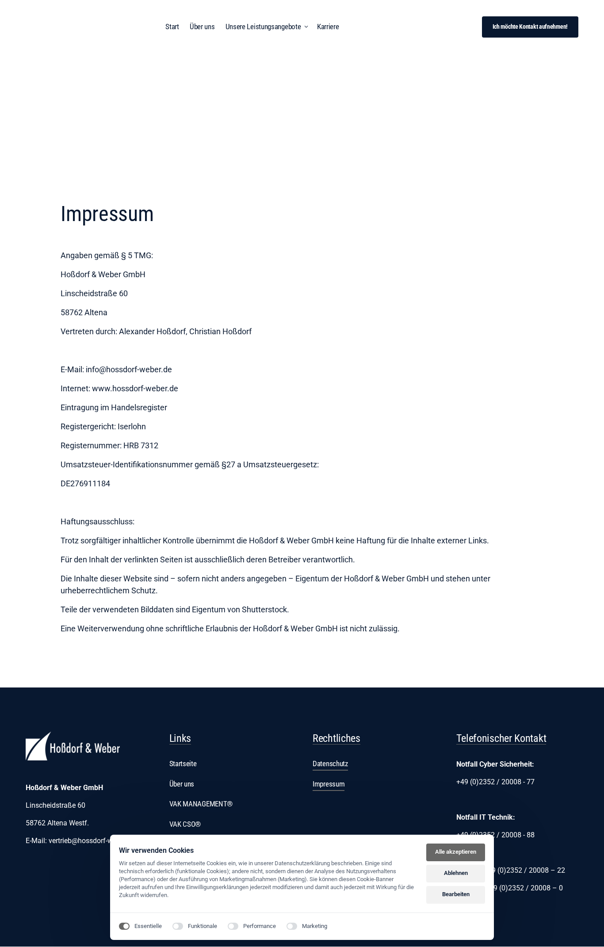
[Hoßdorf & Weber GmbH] (81, 27)
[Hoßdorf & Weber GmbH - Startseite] (73, 746)
